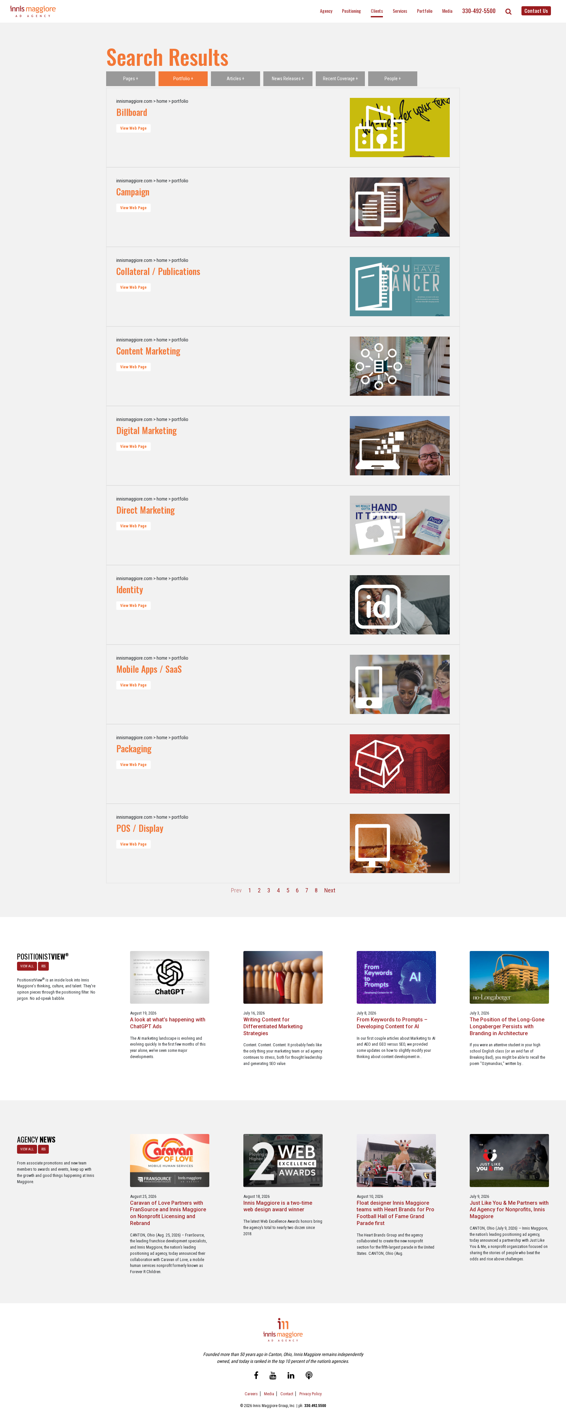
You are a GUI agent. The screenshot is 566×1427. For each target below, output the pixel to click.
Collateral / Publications (158, 271)
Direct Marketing (145, 509)
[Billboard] (380, 127)
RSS (43, 966)
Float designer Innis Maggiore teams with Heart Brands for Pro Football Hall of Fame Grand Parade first (395, 1213)
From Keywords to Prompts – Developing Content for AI (392, 1023)
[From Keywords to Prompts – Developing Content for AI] (396, 977)
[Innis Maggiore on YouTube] (273, 1376)
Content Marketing (148, 350)
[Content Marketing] (380, 366)
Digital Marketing (146, 430)
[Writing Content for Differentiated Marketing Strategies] (283, 977)
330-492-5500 (479, 11)
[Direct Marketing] (380, 525)
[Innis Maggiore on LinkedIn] (291, 1376)
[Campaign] (380, 207)
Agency (326, 10)
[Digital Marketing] (380, 445)
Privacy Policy (310, 1393)
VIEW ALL (27, 966)
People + (393, 78)
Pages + (130, 78)
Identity (129, 589)
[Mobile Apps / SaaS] (380, 684)
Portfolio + (183, 78)
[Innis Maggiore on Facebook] (256, 1376)
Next (329, 890)
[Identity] (380, 604)
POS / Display (139, 827)
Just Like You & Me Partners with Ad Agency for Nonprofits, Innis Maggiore (509, 1210)
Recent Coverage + (340, 78)
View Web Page (133, 128)
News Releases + (288, 78)
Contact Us (536, 10)
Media (447, 10)
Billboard (131, 112)
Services (400, 10)
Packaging (133, 748)
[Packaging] (380, 764)
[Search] (508, 11)
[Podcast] (309, 1376)
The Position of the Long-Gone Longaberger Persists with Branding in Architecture (507, 1026)
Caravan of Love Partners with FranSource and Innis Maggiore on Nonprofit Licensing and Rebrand (168, 1213)
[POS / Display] (380, 843)
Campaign (132, 191)
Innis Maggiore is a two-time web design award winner (277, 1206)
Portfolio (424, 10)
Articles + (235, 78)
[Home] (33, 11)
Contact (286, 1393)
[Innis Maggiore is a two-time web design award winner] (283, 1160)
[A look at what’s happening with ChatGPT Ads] (169, 977)
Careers (251, 1393)
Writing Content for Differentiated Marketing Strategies (273, 1026)
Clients (377, 10)
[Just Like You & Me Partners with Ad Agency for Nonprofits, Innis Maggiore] (509, 1160)
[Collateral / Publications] (380, 286)
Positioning (351, 10)
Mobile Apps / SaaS (149, 668)
